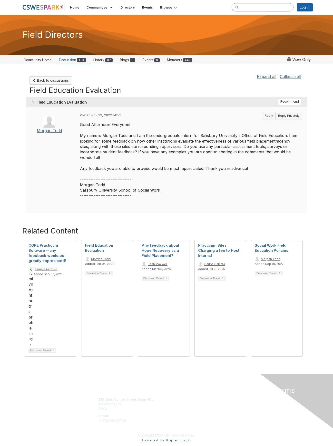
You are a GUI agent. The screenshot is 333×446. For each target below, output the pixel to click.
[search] (237, 7)
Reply (269, 115)
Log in (305, 7)
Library (102, 60)
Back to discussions (52, 80)
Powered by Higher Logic (166, 440)
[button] (100, 7)
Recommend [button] (289, 101)
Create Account (110, 428)
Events (150, 60)
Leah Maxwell (157, 264)
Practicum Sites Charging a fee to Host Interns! (218, 250)
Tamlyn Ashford (46, 269)
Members (179, 60)
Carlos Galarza (214, 264)
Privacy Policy (250, 404)
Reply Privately (289, 115)
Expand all (266, 76)
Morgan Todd (49, 130)
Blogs (127, 60)
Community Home (38, 60)
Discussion (71, 60)
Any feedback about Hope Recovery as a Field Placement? (160, 250)
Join (171, 399)
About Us (246, 399)
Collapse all (290, 76)
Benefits (175, 404)
